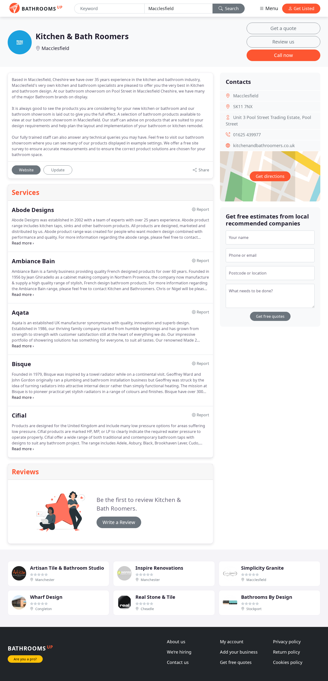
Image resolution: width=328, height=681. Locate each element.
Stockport (253, 608)
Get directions (270, 176)
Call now (283, 55)
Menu (271, 8)
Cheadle (147, 608)
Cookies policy (287, 662)
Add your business (239, 652)
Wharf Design (46, 597)
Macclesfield (55, 48)
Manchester (45, 579)
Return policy (286, 652)
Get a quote (283, 28)
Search (231, 8)
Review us (283, 41)
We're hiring (179, 652)
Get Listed (303, 8)
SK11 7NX (243, 106)
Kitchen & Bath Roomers (82, 36)
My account (231, 641)
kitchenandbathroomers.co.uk (264, 145)
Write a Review (119, 522)
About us (176, 641)
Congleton (43, 608)
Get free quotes (270, 316)
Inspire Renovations (159, 568)
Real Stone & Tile (155, 597)
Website (26, 170)
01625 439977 (247, 134)
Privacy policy (287, 641)
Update (58, 170)
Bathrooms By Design (266, 597)
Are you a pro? (25, 659)
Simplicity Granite (262, 568)
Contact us (178, 662)
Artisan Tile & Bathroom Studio (67, 568)
